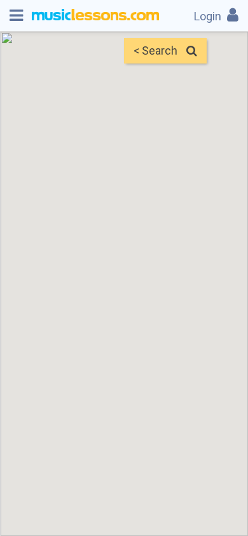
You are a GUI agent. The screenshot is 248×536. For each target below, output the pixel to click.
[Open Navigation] (16, 16)
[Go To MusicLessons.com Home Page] (95, 16)
